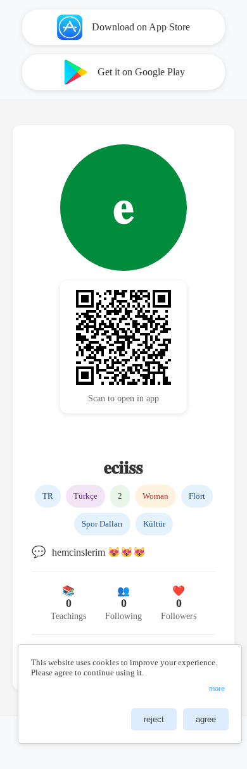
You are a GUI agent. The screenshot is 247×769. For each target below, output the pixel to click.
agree (206, 719)
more (217, 688)
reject (154, 719)
